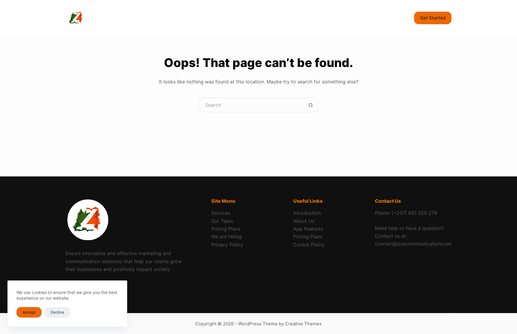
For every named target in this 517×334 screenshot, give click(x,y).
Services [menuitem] (158, 18)
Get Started (432, 18)
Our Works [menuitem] (285, 18)
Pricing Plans (225, 229)
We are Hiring (226, 237)
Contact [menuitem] (250, 18)
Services (220, 213)
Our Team (222, 221)
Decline (57, 312)
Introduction (307, 213)
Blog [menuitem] (221, 18)
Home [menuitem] (127, 18)
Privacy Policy (227, 245)
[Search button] (310, 104)
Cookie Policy (309, 245)
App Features (308, 229)
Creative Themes (303, 324)
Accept (29, 312)
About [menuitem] (195, 18)
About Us (303, 221)
